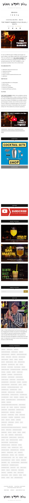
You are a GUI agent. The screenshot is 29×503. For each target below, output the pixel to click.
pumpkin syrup (10, 452)
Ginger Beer (22, 407)
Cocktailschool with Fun (14, 487)
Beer (17, 364)
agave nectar (9, 349)
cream (20, 389)
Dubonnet (22, 397)
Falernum (9, 402)
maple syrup (8, 429)
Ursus (15, 472)
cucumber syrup (5, 397)
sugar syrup (13, 467)
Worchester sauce (18, 477)
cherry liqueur (5, 379)
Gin (7, 407)
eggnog (3, 399)
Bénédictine (24, 369)
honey (16, 414)
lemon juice (4, 422)
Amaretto (16, 349)
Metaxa (14, 432)
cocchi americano (5, 384)
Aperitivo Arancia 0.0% (21, 354)
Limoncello (10, 424)
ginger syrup (4, 409)
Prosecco (3, 452)
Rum (2, 132)
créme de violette (14, 394)
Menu (15, 12)
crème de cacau (11, 392)
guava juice (18, 412)
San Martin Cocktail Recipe (14, 259)
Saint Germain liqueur (6, 457)
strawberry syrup (5, 467)
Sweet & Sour (23, 467)
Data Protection (20, 490)
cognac (24, 384)
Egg (26, 397)
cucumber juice (23, 394)
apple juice (11, 129)
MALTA (21, 19)
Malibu (3, 429)
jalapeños (11, 417)
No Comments (18, 26)
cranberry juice (5, 389)
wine (12, 477)
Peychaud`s (4, 447)
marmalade (4, 432)
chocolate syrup (20, 379)
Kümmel (13, 419)
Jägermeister (17, 417)
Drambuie (16, 397)
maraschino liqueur (17, 429)
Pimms (9, 447)
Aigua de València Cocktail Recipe (14, 239)
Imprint (12, 490)
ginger (11, 407)
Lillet (21, 422)
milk (3, 434)
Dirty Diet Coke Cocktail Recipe (14, 278)
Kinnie (3, 419)
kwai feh (8, 419)
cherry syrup (12, 379)
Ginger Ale (16, 407)
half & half (4, 414)
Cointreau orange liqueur (13, 387)
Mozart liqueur (18, 434)
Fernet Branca (22, 404)
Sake (13, 457)
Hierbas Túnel (11, 414)
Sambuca (21, 457)
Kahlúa (23, 417)
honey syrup (22, 414)
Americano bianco (5, 354)
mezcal (19, 432)
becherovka (4, 364)
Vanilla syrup (20, 472)
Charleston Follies (18, 374)
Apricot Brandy (5, 359)
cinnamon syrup (19, 129)
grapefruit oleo (5, 412)
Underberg (10, 472)
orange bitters (5, 437)
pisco (21, 447)
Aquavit (11, 359)
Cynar (11, 397)
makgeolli (24, 427)
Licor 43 (17, 422)
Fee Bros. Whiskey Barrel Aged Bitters (9, 404)
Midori (23, 432)
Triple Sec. (4, 472)
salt (17, 457)
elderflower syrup (21, 399)
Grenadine (12, 412)
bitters (21, 364)
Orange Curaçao (13, 437)
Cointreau (4, 387)
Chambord (4, 374)
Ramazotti (20, 452)
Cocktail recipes (12, 19)
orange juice (21, 437)
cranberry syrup (13, 389)
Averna (15, 359)
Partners (6, 490)
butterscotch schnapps (15, 369)
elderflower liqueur (10, 399)
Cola (21, 387)
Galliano (3, 407)
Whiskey (3, 477)
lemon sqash (11, 422)
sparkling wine (24, 462)
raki (15, 452)
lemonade (18, 419)
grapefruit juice (19, 409)
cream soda (4, 392)
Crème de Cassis (19, 392)
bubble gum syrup (5, 369)
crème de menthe (5, 394)
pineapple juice (15, 447)
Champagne (10, 374)
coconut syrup (14, 384)
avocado (21, 359)
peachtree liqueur (14, 442)
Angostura (4, 129)
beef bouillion (11, 364)
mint (6, 434)
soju (9, 462)
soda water (4, 462)
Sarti (26, 457)
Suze (18, 467)
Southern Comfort (15, 462)
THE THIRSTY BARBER (18, 57)
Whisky (8, 477)
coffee (20, 384)
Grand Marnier (12, 409)
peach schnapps (5, 442)
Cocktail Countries (19, 486)
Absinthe (3, 349)
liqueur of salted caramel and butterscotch (13, 130)
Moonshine (11, 434)
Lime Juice (4, 424)
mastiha (9, 432)
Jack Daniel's (4, 417)
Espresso (3, 402)
